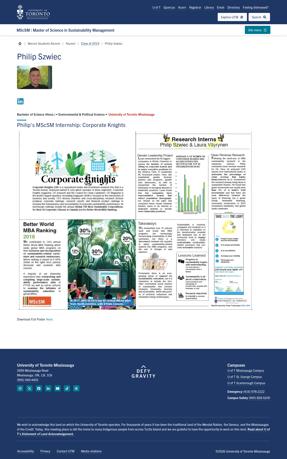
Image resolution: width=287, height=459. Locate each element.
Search (257, 17)
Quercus (169, 7)
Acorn (182, 7)
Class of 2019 (90, 43)
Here (49, 319)
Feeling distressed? (255, 7)
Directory (233, 7)
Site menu (255, 30)
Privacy (45, 451)
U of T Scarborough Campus (246, 383)
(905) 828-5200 (259, 398)
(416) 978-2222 (254, 391)
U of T (156, 7)
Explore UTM (230, 17)
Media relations (91, 451)
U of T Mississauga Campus (245, 370)
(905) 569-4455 (27, 380)
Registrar (195, 7)
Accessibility (25, 451)
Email (220, 7)
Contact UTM (65, 451)
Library (209, 7)
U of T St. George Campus (244, 377)
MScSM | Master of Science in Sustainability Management (65, 30)
